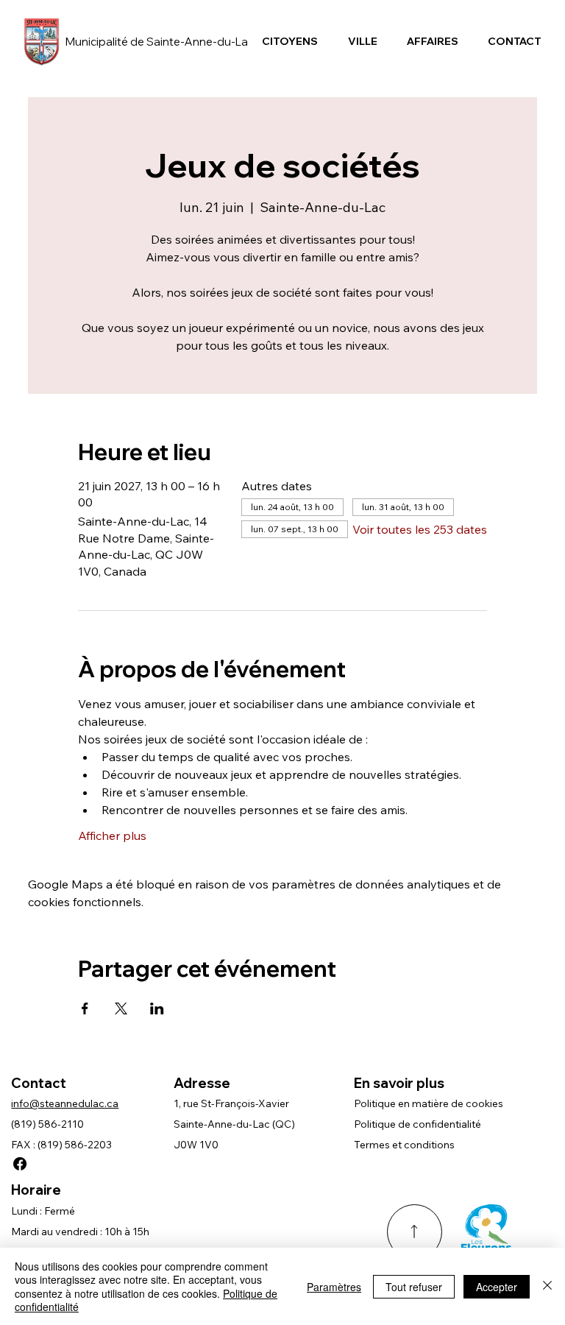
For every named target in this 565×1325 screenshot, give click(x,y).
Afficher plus (112, 835)
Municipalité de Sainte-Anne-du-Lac (159, 42)
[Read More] (414, 1231)
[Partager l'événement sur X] (121, 1008)
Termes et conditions (404, 1144)
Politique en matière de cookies (428, 1103)
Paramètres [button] (334, 1286)
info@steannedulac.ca (64, 1103)
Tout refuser (413, 1286)
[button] (290, 41)
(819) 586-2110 (47, 1124)
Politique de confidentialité (417, 1124)
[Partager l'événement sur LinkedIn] (157, 1008)
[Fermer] (547, 1286)
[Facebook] (20, 1164)
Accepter (496, 1286)
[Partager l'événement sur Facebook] (85, 1008)
